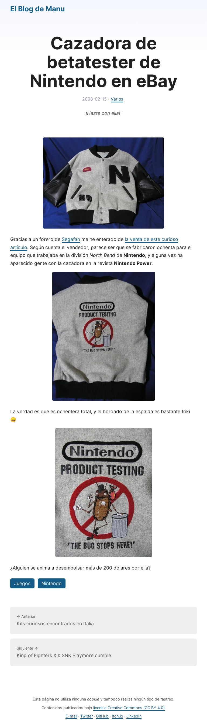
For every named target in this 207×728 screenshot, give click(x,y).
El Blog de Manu (37, 8)
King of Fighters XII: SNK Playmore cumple (64, 652)
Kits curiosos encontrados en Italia (55, 620)
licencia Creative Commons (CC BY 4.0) (129, 707)
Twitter (86, 716)
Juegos (22, 583)
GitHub (102, 716)
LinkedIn (134, 716)
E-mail (71, 716)
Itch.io (117, 716)
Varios (117, 99)
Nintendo (52, 583)
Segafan (71, 239)
